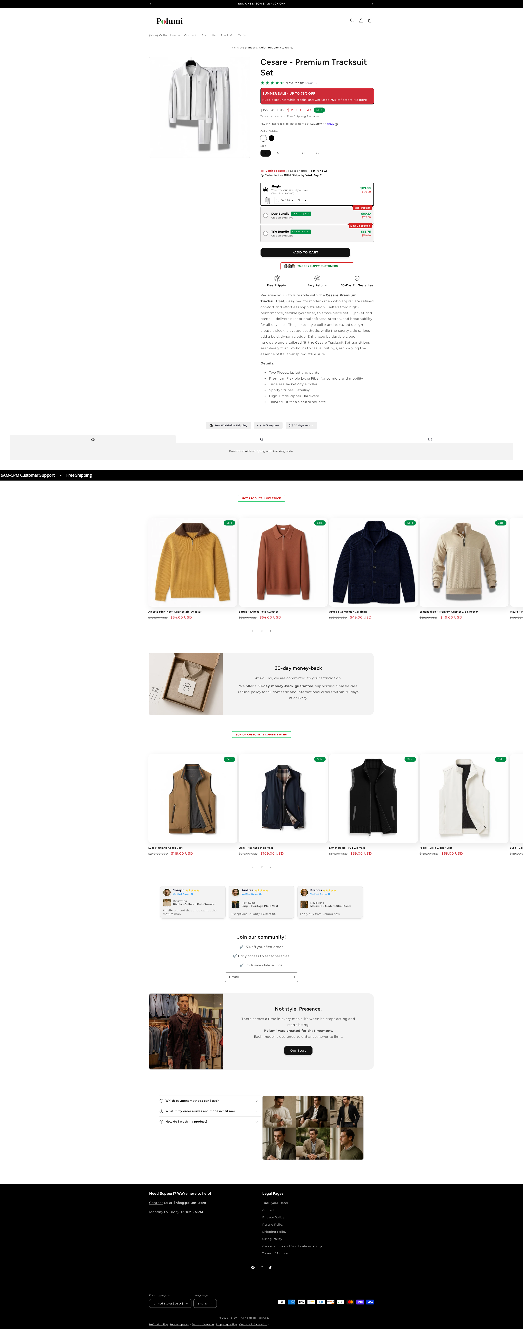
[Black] (271, 138)
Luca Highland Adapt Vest (165, 847)
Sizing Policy (272, 1239)
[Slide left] (252, 630)
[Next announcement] (372, 4)
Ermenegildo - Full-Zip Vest (347, 847)
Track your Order (275, 1203)
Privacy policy (179, 1324)
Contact (156, 1203)
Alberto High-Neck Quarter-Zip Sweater (174, 611)
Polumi (233, 1317)
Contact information (253, 1324)
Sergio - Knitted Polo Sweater (258, 611)
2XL (318, 153)
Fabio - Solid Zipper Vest (436, 847)
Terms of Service (275, 1253)
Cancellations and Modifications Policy (292, 1246)
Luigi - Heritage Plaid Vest (256, 847)
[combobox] (285, 200)
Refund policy (158, 1324)
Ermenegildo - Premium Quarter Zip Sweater (449, 611)
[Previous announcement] (150, 4)
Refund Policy (273, 1224)
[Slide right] (270, 630)
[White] (263, 138)
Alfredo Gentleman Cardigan (348, 611)
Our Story (298, 1050)
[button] (164, 35)
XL (304, 153)
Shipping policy (226, 1324)
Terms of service (203, 1324)
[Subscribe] (293, 977)
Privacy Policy (273, 1217)
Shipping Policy (274, 1232)
